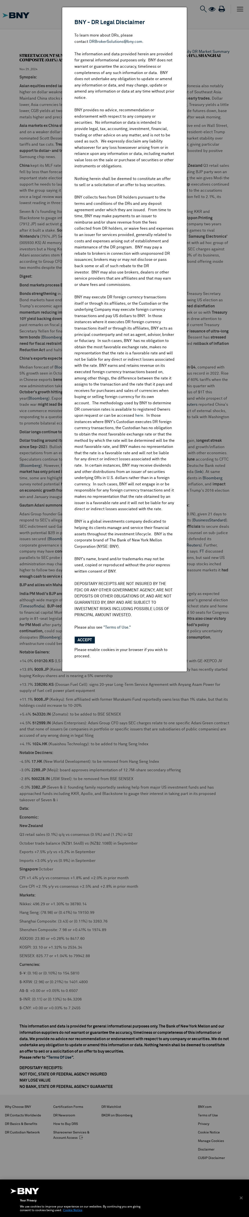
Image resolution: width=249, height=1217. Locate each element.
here (139, 415)
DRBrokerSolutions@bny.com (115, 42)
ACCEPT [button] (85, 640)
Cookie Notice (72, 1210)
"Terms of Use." (117, 627)
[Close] (241, 1197)
